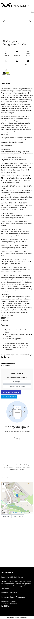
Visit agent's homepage (11, 392)
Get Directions (18, 516)
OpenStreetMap (22, 513)
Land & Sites (5, 606)
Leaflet (15, 513)
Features (4, 325)
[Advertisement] (17, 540)
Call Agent (17, 382)
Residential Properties (8, 602)
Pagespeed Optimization (13, 617)
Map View (6, 516)
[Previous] (4, 21)
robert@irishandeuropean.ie (17, 377)
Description (5, 84)
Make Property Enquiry (18, 386)
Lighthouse (23, 617)
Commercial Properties (9, 604)
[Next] (30, 21)
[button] (17, 496)
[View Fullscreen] (3, 490)
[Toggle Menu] (32, 4)
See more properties (9, 396)
